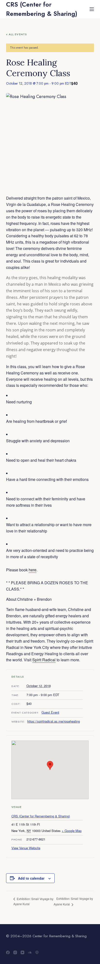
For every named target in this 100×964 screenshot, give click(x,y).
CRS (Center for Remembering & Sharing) (41, 9)
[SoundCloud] (30, 952)
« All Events (16, 34)
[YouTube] (22, 952)
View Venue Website (25, 848)
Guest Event (50, 712)
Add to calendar (31, 878)
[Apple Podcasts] (37, 952)
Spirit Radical (44, 660)
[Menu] (92, 9)
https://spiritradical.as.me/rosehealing (53, 721)
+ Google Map (72, 830)
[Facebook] (8, 952)
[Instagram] (15, 952)
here (32, 570)
